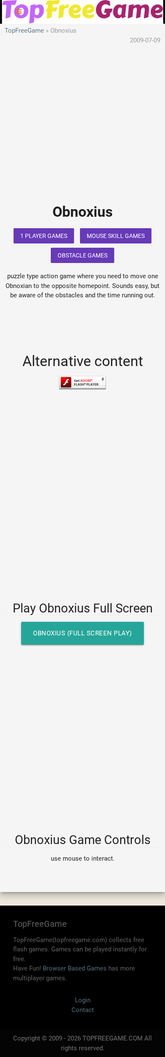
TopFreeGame (24, 30)
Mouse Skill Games (116, 235)
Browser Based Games (75, 968)
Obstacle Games (82, 255)
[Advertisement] (82, 130)
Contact (83, 1010)
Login (83, 1000)
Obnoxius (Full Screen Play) (82, 633)
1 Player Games (43, 235)
